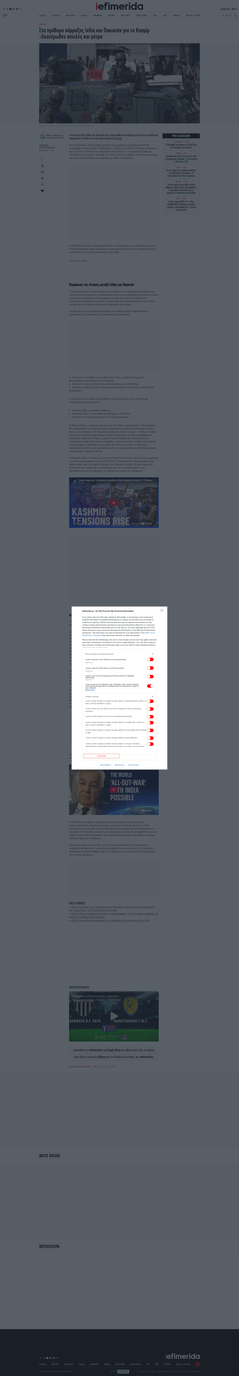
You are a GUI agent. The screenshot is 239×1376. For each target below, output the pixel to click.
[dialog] (119, 688)
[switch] (150, 659)
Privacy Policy (133, 765)
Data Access (119, 765)
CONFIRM (101, 756)
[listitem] (119, 654)
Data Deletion (105, 765)
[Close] (162, 611)
